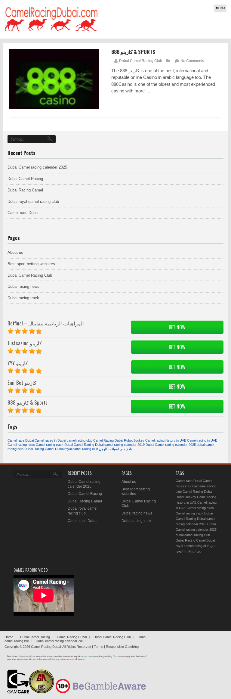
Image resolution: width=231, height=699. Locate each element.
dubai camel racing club (193, 535)
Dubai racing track (23, 298)
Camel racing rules (21, 444)
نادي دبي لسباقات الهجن (115, 449)
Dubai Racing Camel (25, 190)
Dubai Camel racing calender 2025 (37, 167)
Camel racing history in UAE (165, 440)
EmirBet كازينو (22, 382)
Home (9, 637)
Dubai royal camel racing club (33, 201)
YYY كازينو (18, 363)
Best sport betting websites (31, 264)
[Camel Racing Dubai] (51, 30)
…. (149, 90)
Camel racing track (49, 444)
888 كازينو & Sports (133, 51)
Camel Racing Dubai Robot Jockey (118, 440)
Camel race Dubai (23, 212)
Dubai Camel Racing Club (140, 61)
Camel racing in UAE (202, 440)
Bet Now (177, 327)
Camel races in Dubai (50, 440)
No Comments (192, 61)
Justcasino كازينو (25, 343)
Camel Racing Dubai (72, 637)
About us (15, 252)
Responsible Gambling (122, 646)
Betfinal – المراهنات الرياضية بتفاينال (46, 323)
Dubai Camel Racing (25, 178)
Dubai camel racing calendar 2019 (120, 444)
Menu (220, 8)
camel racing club (79, 440)
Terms (99, 646)
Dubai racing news (23, 286)
